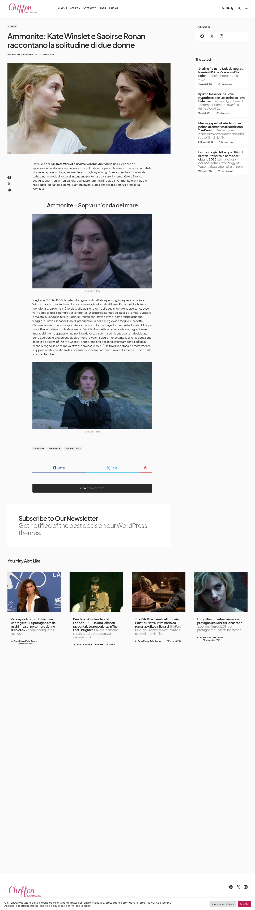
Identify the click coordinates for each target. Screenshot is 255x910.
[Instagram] (221, 36)
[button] (228, 8)
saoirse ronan (73, 448)
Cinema (12, 26)
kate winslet (54, 448)
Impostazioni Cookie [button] (223, 904)
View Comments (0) (92, 488)
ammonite (38, 448)
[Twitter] (212, 36)
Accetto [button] (244, 904)
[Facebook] (202, 36)
